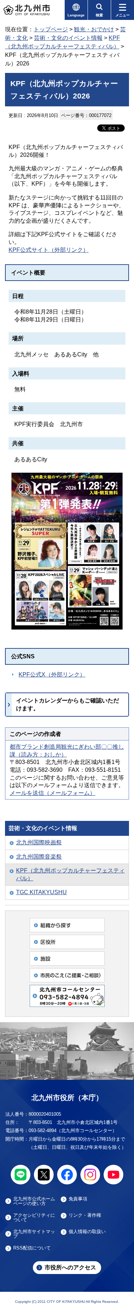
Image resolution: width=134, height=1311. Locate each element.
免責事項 (78, 1198)
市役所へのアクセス (70, 1267)
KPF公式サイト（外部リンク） (49, 250)
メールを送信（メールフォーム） (52, 793)
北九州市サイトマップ (34, 1233)
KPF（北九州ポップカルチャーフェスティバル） (70, 874)
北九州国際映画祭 (39, 842)
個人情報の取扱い (87, 1231)
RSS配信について (32, 1248)
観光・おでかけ (94, 29)
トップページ (51, 29)
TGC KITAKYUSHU (41, 892)
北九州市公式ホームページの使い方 (34, 1201)
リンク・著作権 (85, 1215)
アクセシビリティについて (34, 1217)
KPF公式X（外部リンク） (52, 675)
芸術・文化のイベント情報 (68, 38)
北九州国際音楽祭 (39, 857)
